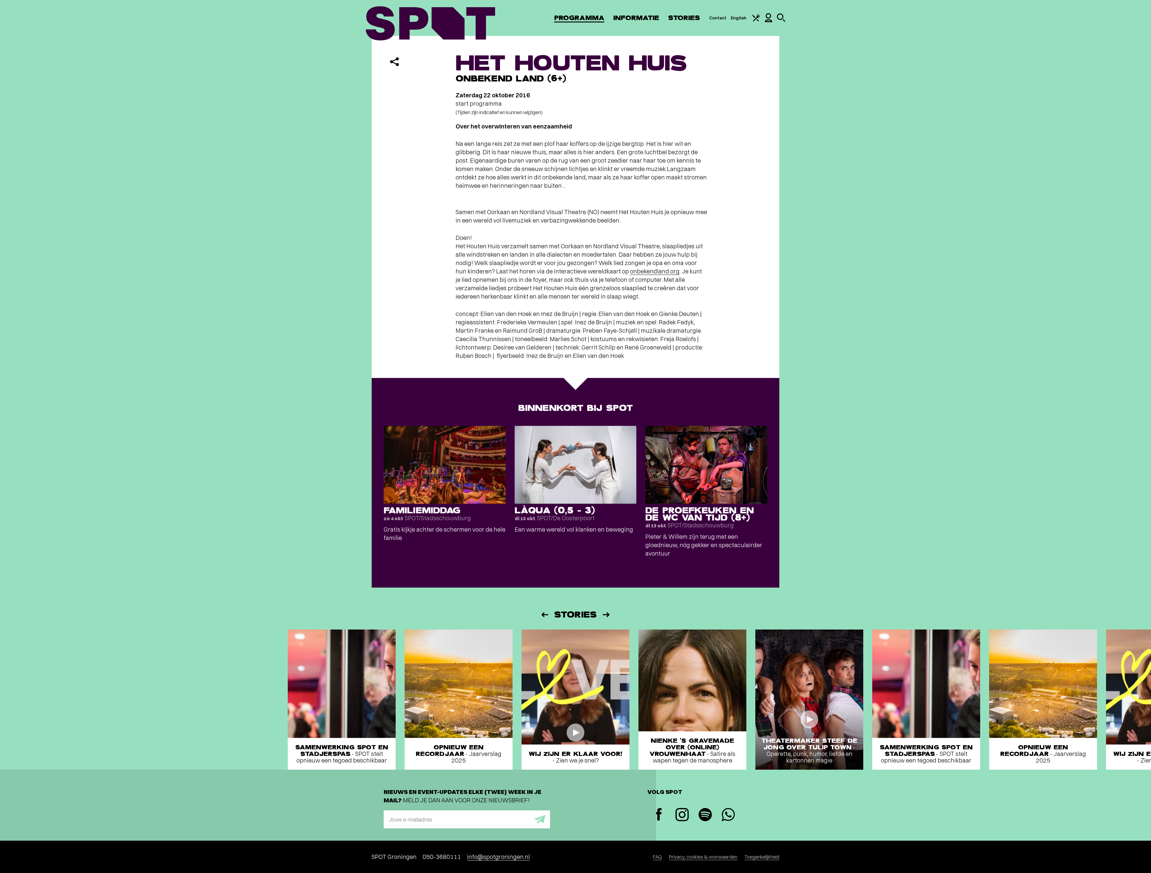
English (738, 18)
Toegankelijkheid (762, 857)
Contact (718, 18)
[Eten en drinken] (756, 20)
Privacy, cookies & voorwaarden (703, 857)
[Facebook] (659, 815)
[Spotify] (705, 815)
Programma (579, 17)
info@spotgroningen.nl (498, 856)
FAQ (657, 857)
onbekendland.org (655, 271)
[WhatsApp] (728, 815)
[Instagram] (682, 815)
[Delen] (394, 61)
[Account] (768, 20)
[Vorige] (544, 614)
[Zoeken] (781, 20)
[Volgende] (607, 614)
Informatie (636, 17)
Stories (684, 17)
